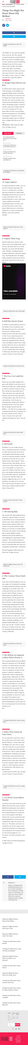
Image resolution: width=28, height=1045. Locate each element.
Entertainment (9, 4)
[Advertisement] (14, 859)
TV (14, 4)
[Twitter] (7, 25)
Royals (9, 1013)
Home (3, 4)
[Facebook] (3, 25)
